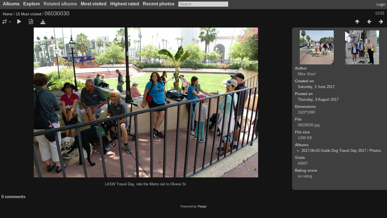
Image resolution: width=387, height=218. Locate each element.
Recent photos (159, 3)
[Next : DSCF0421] (381, 22)
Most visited (94, 3)
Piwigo (202, 206)
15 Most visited (28, 14)
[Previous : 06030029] (369, 22)
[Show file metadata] (31, 22)
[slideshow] (19, 22)
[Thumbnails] (357, 22)
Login (381, 4)
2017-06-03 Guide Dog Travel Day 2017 (333, 150)
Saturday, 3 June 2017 (316, 87)
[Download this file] (43, 22)
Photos (375, 150)
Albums (11, 3)
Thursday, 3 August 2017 (318, 99)
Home (7, 14)
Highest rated (124, 3)
